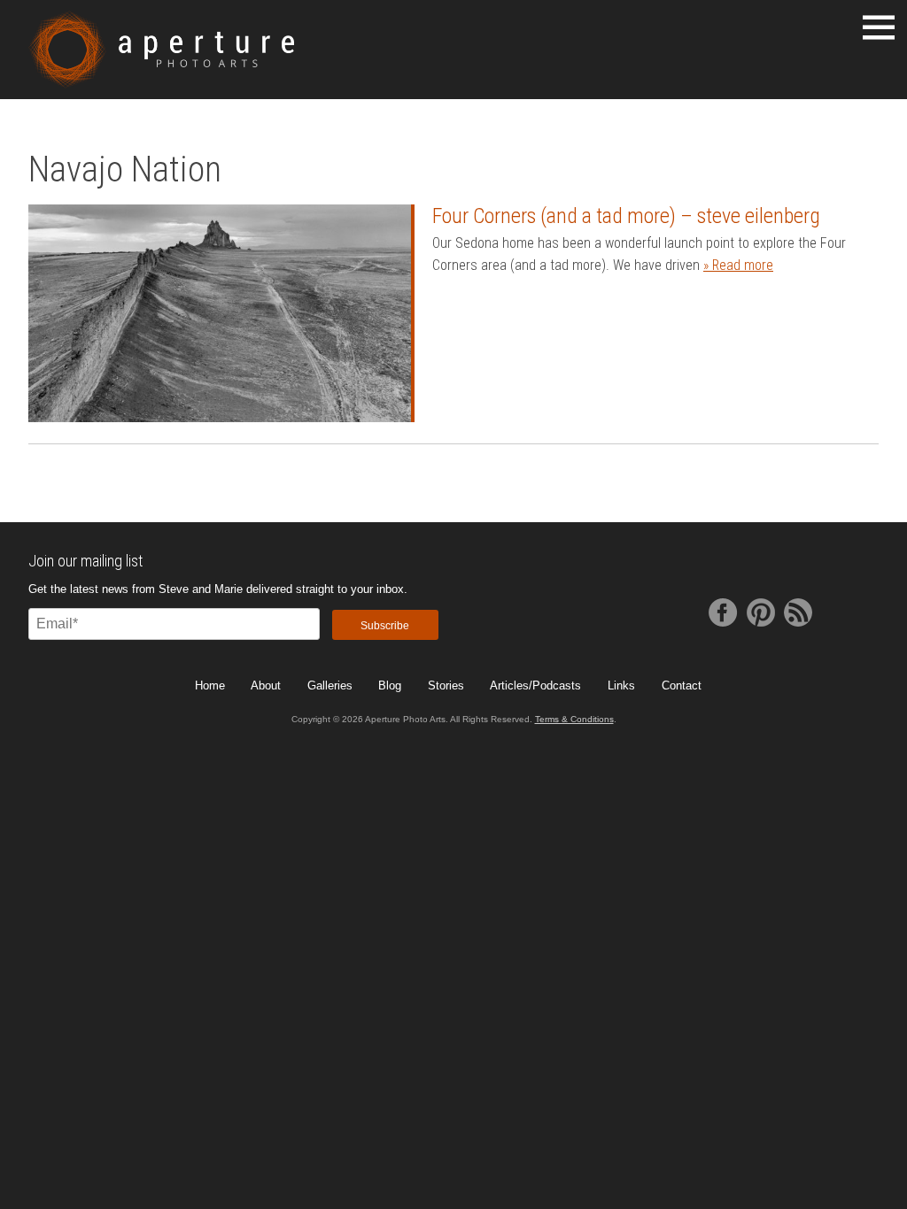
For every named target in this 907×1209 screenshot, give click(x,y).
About (266, 685)
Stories (446, 685)
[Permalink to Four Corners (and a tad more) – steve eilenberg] (219, 313)
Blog (389, 685)
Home (210, 685)
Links (621, 685)
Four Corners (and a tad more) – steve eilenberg (626, 216)
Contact (682, 685)
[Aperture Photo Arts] (161, 50)
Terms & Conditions (574, 719)
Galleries (330, 685)
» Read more (738, 265)
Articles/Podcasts (535, 685)
